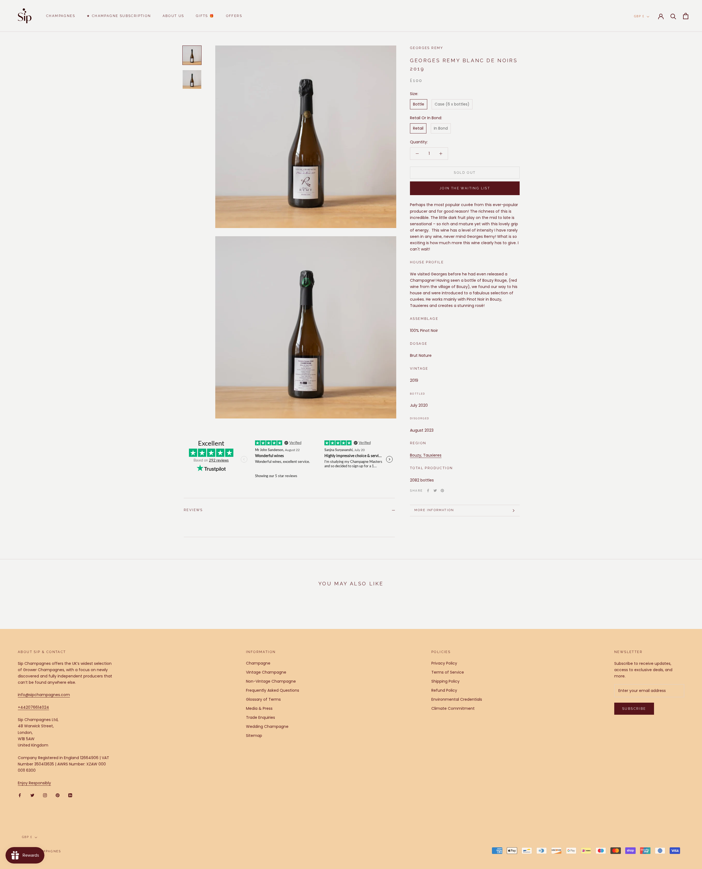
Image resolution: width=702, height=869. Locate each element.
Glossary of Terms (263, 699)
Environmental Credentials (456, 699)
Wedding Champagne (267, 726)
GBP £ (639, 16)
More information (434, 510)
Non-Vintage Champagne (271, 681)
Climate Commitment (453, 708)
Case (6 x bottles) (452, 104)
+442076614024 (33, 707)
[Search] (673, 16)
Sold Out (464, 173)
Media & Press (259, 708)
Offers (234, 16)
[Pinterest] (442, 490)
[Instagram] (45, 795)
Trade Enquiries (260, 717)
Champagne (258, 663)
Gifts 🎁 (205, 16)
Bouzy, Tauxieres (425, 455)
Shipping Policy (445, 681)
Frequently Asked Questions (272, 690)
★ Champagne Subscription (119, 16)
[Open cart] (685, 16)
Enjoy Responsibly (34, 783)
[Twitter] (435, 490)
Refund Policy (444, 690)
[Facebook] (428, 490)
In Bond (441, 128)
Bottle (418, 104)
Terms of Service (447, 672)
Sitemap (254, 735)
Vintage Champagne (266, 672)
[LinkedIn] (70, 795)
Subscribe (634, 709)
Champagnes (60, 16)
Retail (418, 128)
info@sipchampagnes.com (44, 694)
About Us (173, 16)
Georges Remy (426, 48)
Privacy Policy (444, 663)
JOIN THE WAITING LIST (465, 188)
